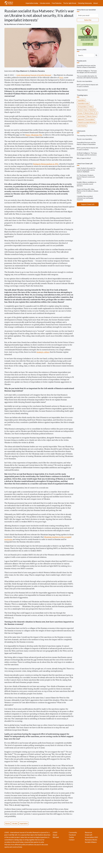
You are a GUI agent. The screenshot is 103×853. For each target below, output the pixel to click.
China (91, 106)
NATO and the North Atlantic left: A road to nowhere (87, 85)
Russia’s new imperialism (84, 81)
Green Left (88, 835)
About (95, 3)
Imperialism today (32, 3)
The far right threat (69, 3)
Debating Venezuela (85, 3)
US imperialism (82, 106)
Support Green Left (87, 204)
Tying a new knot (82, 90)
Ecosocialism (90, 119)
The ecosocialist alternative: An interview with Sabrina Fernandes (87, 77)
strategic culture (43, 352)
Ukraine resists (45, 3)
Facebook (72, 835)
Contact (71, 840)
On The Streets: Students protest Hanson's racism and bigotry (86, 177)
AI (96, 113)
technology (81, 116)
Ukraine (14, 823)
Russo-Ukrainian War (33, 135)
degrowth (81, 119)
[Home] (9, 3)
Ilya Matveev (11, 24)
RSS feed (56, 837)
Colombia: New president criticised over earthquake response (85, 198)
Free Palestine (56, 3)
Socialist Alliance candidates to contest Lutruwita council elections (86, 184)
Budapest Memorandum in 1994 (45, 164)
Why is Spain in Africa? (84, 158)
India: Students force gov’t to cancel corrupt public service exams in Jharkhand (86, 169)
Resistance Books (91, 840)
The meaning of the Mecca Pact (87, 135)
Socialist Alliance (91, 842)
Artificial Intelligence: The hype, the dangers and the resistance (87, 71)
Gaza (85, 110)
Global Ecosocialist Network (86, 122)
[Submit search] (96, 55)
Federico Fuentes (24, 24)
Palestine (92, 110)
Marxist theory (89, 113)
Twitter (71, 837)
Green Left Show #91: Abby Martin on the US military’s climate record (87, 191)
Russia (7, 823)
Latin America (82, 126)
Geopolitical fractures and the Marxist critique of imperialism (86, 66)
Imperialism (24, 823)
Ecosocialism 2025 (91, 837)
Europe (80, 113)
